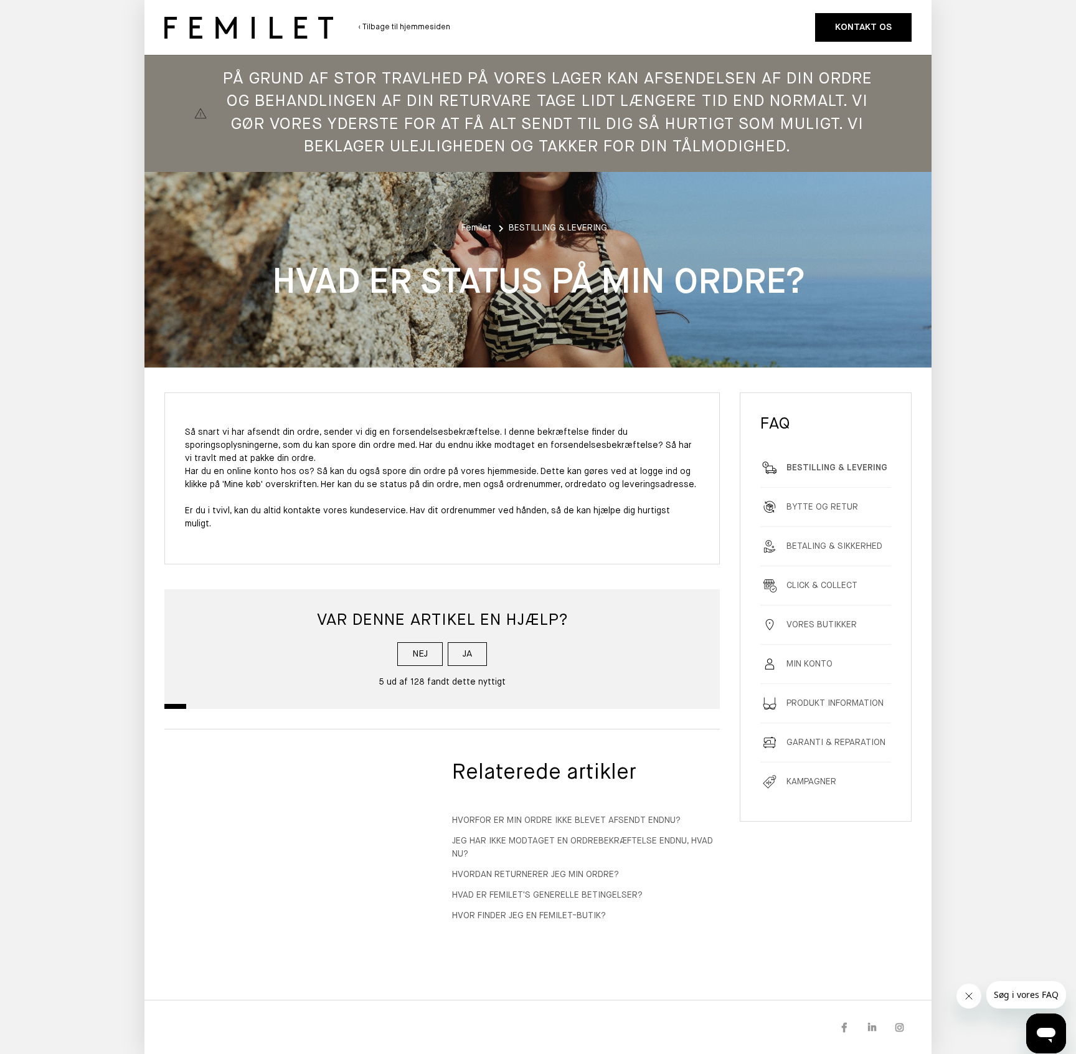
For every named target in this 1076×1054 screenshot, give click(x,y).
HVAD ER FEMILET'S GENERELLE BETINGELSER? (547, 895)
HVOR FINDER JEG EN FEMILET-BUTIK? (529, 915)
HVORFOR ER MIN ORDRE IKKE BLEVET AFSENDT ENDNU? (566, 820)
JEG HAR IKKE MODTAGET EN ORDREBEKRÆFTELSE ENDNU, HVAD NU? (582, 847)
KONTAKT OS (863, 27)
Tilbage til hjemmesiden (405, 27)
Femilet (476, 228)
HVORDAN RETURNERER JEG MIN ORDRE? (535, 874)
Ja (467, 653)
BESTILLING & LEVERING (558, 228)
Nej (420, 653)
